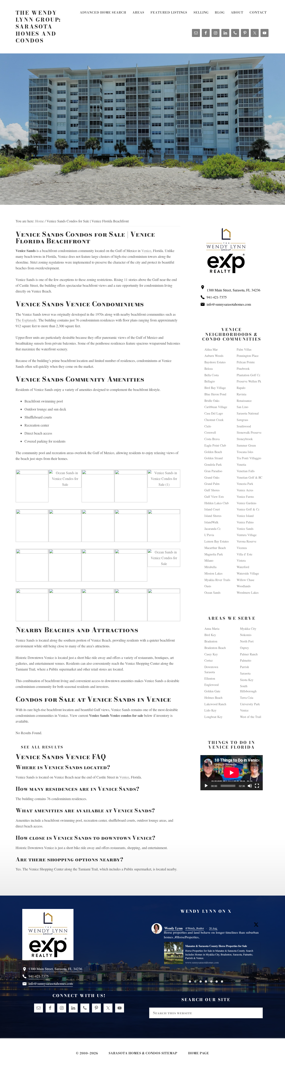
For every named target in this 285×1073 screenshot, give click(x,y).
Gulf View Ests (214, 496)
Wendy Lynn (173, 928)
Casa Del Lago (213, 413)
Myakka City (248, 628)
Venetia (241, 464)
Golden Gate (212, 691)
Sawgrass (242, 420)
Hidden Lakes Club (216, 503)
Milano (208, 560)
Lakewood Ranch (215, 704)
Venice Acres (245, 490)
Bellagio (209, 381)
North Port (247, 641)
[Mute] (250, 786)
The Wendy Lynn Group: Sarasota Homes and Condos (38, 27)
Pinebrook (243, 368)
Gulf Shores (212, 490)
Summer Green (246, 445)
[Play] (206, 786)
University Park (250, 704)
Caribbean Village (215, 407)
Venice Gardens (246, 503)
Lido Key (210, 710)
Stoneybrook (245, 439)
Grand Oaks (211, 477)
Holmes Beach (213, 697)
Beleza (208, 368)
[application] (231, 772)
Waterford (243, 567)
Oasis (207, 586)
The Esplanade (26, 320)
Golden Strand (213, 458)
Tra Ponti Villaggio (249, 458)
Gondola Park (213, 464)
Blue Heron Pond (215, 394)
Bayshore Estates (215, 362)
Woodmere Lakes (248, 592)
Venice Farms (245, 496)
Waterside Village (248, 573)
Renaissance (244, 400)
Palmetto (245, 660)
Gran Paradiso (213, 471)
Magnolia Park (213, 554)
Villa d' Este (244, 554)
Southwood (244, 426)
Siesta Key (246, 680)
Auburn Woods (213, 356)
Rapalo (241, 388)
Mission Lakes (213, 573)
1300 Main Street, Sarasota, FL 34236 (233, 290)
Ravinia (241, 394)
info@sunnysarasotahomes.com (229, 304)
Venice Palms (245, 522)
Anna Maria (211, 628)
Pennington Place (248, 356)
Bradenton (210, 641)
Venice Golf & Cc (248, 509)
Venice (146, 250)
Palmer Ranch (249, 654)
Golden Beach (213, 452)
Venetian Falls (245, 471)
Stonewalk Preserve (249, 432)
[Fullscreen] (257, 786)
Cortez (208, 660)
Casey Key (211, 654)
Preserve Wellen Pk (249, 381)
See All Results (42, 747)
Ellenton (209, 678)
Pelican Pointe (246, 362)
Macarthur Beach (215, 548)
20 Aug (213, 928)
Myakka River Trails (217, 580)
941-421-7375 (217, 297)
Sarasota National (248, 413)
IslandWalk (211, 522)
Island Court (212, 509)
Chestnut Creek (214, 420)
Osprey (244, 648)
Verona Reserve (246, 541)
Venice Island (245, 516)
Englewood (211, 685)
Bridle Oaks (211, 400)
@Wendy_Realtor (194, 928)
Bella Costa (211, 375)
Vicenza (242, 548)
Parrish (244, 667)
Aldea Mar (211, 349)
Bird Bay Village (215, 388)
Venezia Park (245, 484)
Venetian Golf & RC (249, 477)
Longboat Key (213, 717)
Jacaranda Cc (212, 528)
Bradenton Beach (215, 648)
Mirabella (210, 567)
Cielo (207, 426)
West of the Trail (250, 717)
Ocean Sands (212, 592)
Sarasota (245, 673)
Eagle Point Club (215, 445)
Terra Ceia (246, 697)
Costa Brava (212, 439)
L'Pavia (209, 535)
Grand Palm (212, 484)
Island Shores (212, 516)
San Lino (242, 407)
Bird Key (210, 635)
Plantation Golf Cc (248, 375)
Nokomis (245, 635)
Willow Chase (245, 580)
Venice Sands (245, 528)
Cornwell (210, 432)
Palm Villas (244, 349)
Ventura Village (246, 535)
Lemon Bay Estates (216, 541)
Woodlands (243, 586)
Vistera (241, 560)
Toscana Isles (245, 452)
